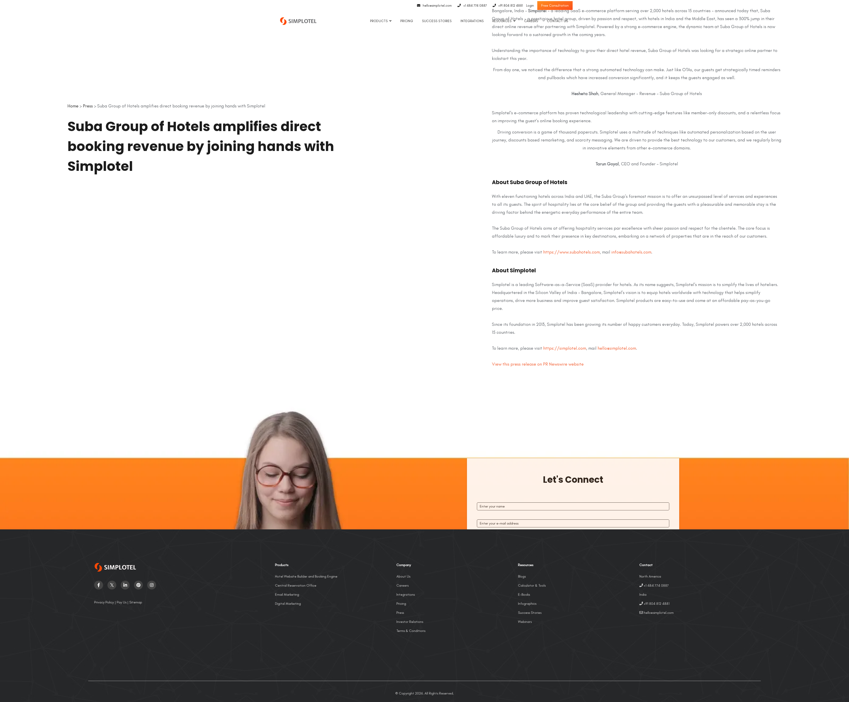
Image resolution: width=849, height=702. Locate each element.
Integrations (472, 21)
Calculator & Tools (532, 585)
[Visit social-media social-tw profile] (111, 585)
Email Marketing (287, 594)
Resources (501, 21)
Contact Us (557, 21)
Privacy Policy (104, 602)
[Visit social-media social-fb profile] (98, 585)
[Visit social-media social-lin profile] (125, 585)
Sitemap (135, 602)
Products (379, 21)
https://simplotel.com (564, 348)
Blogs (522, 576)
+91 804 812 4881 (510, 6)
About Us (403, 576)
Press (88, 106)
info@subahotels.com (631, 252)
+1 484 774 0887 (475, 6)
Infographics (527, 603)
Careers (531, 21)
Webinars (525, 622)
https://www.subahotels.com (571, 252)
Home (72, 106)
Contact (646, 565)
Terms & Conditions (410, 631)
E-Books (524, 594)
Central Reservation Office (295, 585)
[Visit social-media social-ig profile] (151, 585)
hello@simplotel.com (437, 6)
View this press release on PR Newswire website (538, 364)
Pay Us (121, 602)
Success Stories (437, 21)
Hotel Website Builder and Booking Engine (306, 576)
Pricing (406, 21)
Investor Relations (409, 622)
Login (530, 6)
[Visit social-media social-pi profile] (138, 585)
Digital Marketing (288, 603)
